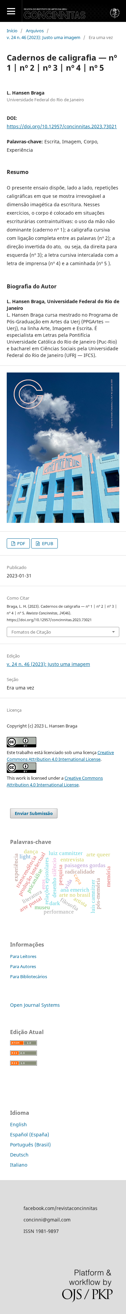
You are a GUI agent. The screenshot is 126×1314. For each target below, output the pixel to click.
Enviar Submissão (34, 813)
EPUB (47, 543)
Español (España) (29, 1134)
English (18, 1124)
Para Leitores (23, 956)
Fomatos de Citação (31, 632)
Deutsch (19, 1154)
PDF (20, 543)
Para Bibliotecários (28, 976)
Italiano (18, 1165)
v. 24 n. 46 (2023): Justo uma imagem (43, 37)
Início (12, 31)
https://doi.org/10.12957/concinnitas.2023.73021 (62, 126)
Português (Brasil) (30, 1144)
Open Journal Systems (35, 1005)
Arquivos (35, 31)
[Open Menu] (11, 11)
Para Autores (23, 966)
